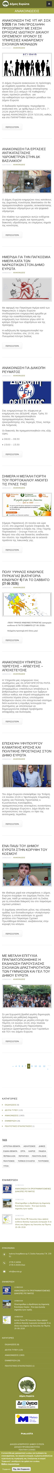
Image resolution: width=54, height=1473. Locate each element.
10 (35, 1066)
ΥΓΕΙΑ (6, 1166)
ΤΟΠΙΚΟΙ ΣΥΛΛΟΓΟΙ (26, 1161)
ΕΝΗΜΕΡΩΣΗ (10, 1121)
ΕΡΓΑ (23, 1151)
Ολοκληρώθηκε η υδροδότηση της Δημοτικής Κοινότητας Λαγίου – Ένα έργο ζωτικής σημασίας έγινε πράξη (32, 1206)
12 (44, 1066)
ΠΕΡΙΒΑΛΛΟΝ (9, 1156)
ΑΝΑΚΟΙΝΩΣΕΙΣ (19, 48)
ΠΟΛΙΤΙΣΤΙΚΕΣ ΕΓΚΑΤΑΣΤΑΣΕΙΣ (18, 1126)
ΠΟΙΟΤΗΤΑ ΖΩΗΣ (39, 1156)
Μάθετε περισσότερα (10, 1464)
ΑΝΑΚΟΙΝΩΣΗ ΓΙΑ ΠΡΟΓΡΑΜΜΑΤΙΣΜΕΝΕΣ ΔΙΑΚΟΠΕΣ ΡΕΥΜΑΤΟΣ (33, 1190)
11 (40, 1066)
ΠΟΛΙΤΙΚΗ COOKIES (27, 1450)
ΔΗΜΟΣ (42, 1146)
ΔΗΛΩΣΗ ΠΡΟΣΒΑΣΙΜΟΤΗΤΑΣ (27, 1447)
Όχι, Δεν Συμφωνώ (21, 1469)
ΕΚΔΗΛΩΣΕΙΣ (10, 1105)
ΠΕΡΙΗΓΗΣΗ (24, 1156)
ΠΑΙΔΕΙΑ (42, 1151)
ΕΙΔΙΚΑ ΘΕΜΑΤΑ (10, 1151)
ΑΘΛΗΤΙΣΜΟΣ (29, 1146)
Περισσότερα (12, 127)
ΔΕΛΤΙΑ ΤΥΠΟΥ (11, 1110)
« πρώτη (7, 1066)
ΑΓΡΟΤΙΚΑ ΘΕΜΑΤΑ (11, 1146)
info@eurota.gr (15, 1271)
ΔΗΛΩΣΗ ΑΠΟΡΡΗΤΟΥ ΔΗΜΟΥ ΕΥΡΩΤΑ (27, 1444)
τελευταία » (7, 1074)
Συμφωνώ (6, 1469)
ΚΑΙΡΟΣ (32, 1151)
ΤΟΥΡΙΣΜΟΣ (43, 1161)
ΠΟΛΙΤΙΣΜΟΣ (9, 1161)
